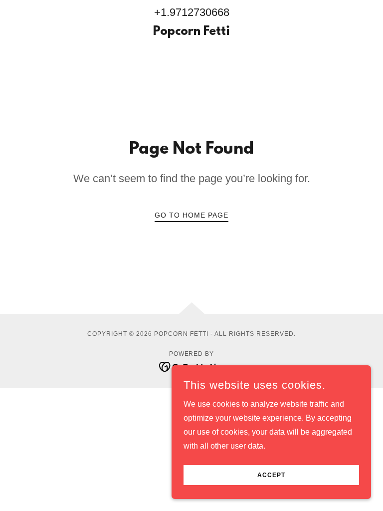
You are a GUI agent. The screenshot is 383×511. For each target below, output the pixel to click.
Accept (271, 475)
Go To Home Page (191, 215)
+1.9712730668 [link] (191, 12)
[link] (191, 32)
